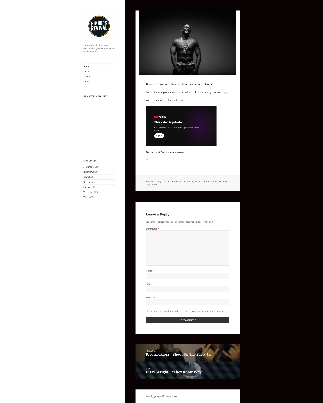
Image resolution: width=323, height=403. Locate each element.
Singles (86, 71)
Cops (148, 184)
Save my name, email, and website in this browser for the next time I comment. (187, 311)
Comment (152, 228)
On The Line (89, 182)
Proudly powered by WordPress (161, 396)
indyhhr (177, 181)
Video (151, 181)
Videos (86, 76)
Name (150, 271)
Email (150, 284)
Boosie (209, 181)
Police (154, 184)
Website (150, 297)
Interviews (88, 171)
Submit (86, 81)
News (86, 66)
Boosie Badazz (220, 181)
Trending (87, 192)
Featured (87, 166)
